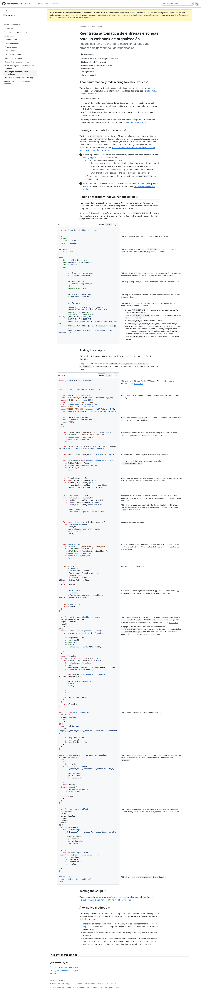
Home (7, 11)
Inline (108, 224)
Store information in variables (163, 334)
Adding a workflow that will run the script (107, 196)
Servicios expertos (107, 987)
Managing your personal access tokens (100, 157)
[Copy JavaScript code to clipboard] (116, 375)
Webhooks (9, 15)
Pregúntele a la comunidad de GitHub (66, 967)
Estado (88, 987)
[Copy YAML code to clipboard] (116, 224)
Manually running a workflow (92, 900)
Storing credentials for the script (101, 130)
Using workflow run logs (120, 900)
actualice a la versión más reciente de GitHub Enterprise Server (125, 15)
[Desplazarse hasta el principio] (196, 991)
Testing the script (91, 891)
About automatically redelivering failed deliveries (112, 82)
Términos (70, 987)
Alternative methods (137, 122)
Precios (95, 987)
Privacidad (80, 987)
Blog (117, 987)
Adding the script (91, 350)
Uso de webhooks (96, 27)
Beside (101, 224)
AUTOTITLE (138, 383)
